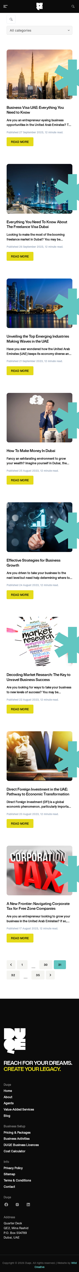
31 (60, 965)
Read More (20, 142)
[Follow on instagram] (17, 1205)
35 (38, 975)
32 (13, 975)
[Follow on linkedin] (28, 1205)
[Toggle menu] (5, 6)
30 (46, 965)
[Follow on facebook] (6, 1205)
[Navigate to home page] (39, 6)
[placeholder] (33, 964)
